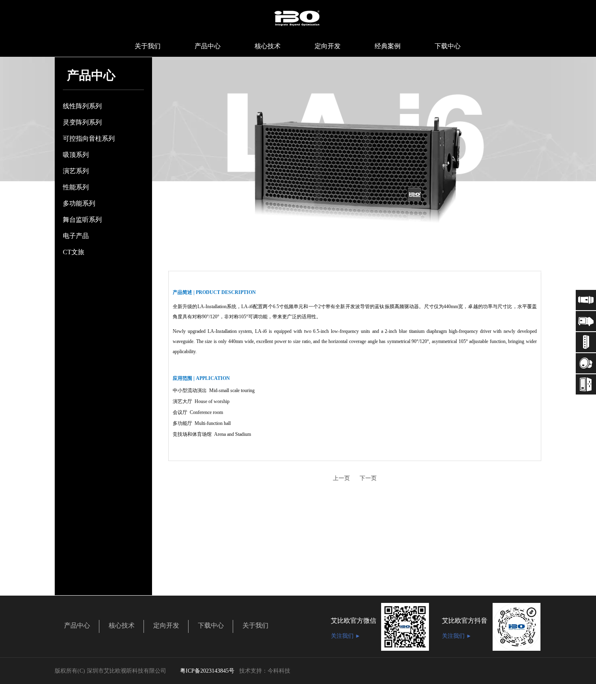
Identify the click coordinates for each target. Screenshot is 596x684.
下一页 (368, 478)
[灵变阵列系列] (586, 321)
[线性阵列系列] (586, 300)
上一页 (341, 478)
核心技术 (122, 625)
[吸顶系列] (586, 363)
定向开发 (166, 625)
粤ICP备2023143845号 (207, 671)
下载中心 (211, 625)
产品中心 (77, 625)
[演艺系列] (586, 384)
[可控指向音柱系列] (586, 342)
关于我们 (255, 625)
